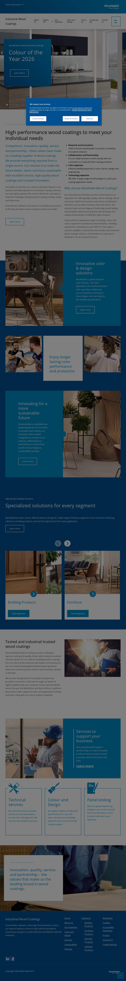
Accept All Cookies (71, 119)
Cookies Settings (38, 119)
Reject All (89, 119)
